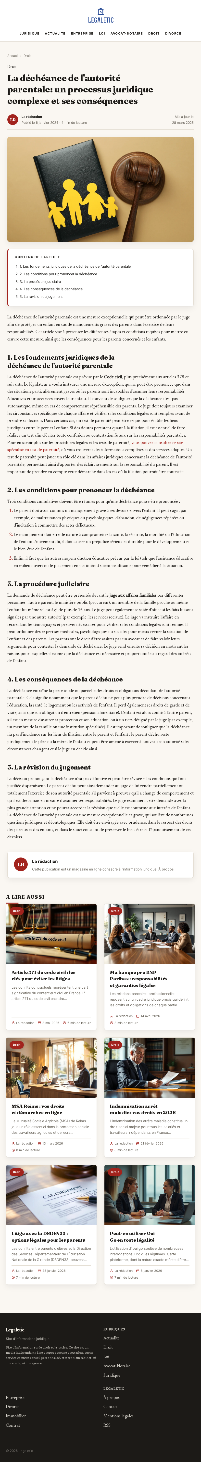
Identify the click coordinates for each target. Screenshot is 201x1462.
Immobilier (16, 1416)
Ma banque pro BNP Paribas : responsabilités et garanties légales (138, 978)
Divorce (173, 33)
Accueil (12, 56)
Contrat (13, 1426)
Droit (154, 33)
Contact (110, 1407)
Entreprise (82, 33)
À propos (166, 869)
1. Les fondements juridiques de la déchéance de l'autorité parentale (75, 266)
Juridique (30, 33)
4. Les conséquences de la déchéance (51, 289)
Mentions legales (118, 1416)
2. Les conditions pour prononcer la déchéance (58, 274)
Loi (102, 33)
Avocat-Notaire (127, 33)
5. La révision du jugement (41, 296)
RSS (107, 1426)
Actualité (55, 33)
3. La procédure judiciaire (40, 281)
